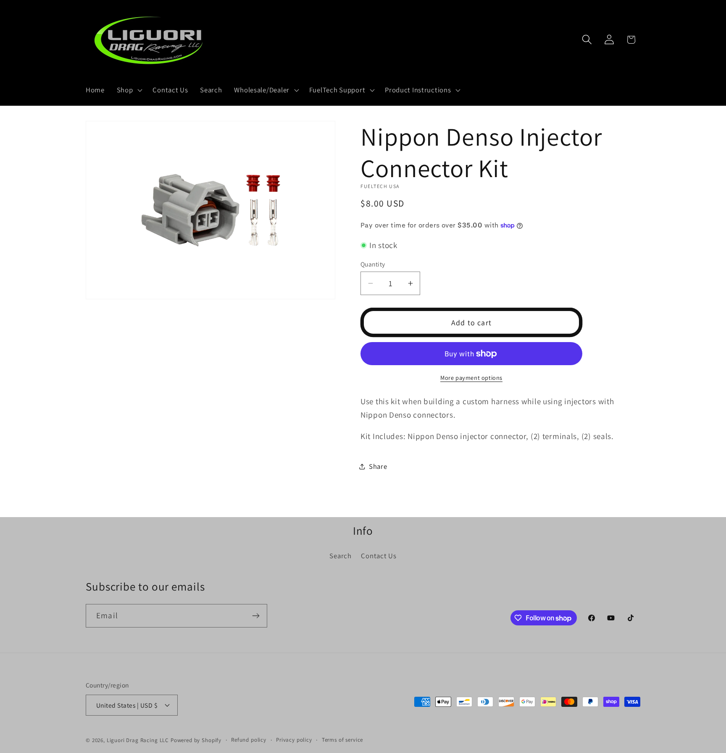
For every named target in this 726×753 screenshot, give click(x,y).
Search (340, 555)
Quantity (372, 264)
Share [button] (378, 466)
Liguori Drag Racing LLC (138, 740)
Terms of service (342, 739)
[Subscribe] (256, 616)
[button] (128, 90)
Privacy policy (294, 739)
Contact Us (378, 555)
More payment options (471, 378)
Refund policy (248, 739)
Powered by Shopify (196, 740)
